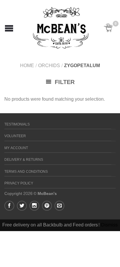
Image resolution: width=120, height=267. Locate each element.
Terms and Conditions (26, 172)
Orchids (49, 65)
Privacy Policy (18, 183)
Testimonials (17, 124)
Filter (64, 82)
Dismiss (109, 225)
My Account (16, 148)
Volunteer (15, 136)
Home (27, 65)
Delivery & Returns (23, 160)
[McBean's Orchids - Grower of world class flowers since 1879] (60, 26)
